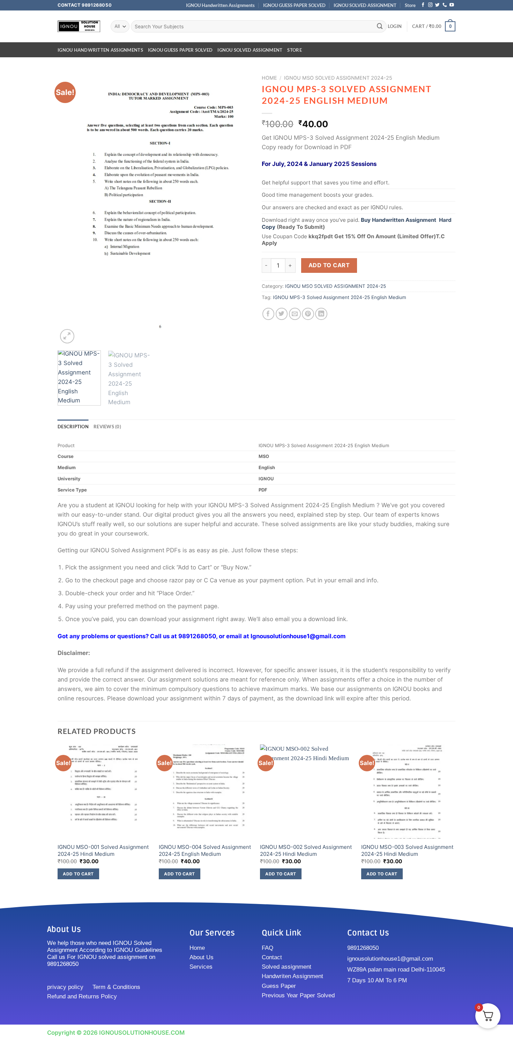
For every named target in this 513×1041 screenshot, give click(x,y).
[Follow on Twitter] (437, 5)
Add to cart (329, 265)
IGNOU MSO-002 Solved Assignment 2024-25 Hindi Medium (306, 850)
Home (269, 78)
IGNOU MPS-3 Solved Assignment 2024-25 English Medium (339, 297)
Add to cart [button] (78, 873)
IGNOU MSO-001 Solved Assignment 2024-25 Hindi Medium (103, 850)
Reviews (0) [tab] (107, 426)
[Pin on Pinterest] (308, 314)
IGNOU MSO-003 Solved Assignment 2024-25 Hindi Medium (407, 850)
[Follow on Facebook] (423, 5)
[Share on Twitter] (282, 314)
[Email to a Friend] (295, 314)
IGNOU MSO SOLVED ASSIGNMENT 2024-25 (338, 78)
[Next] (238, 208)
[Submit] (380, 26)
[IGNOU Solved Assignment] (79, 26)
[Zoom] (67, 336)
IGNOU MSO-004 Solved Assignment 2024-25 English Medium (205, 850)
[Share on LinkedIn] (321, 314)
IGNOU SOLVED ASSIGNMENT (365, 5)
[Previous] (70, 208)
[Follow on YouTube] (451, 5)
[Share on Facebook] (268, 314)
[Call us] (445, 5)
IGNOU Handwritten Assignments (220, 5)
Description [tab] (73, 426)
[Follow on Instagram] (430, 5)
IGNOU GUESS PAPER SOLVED (294, 5)
